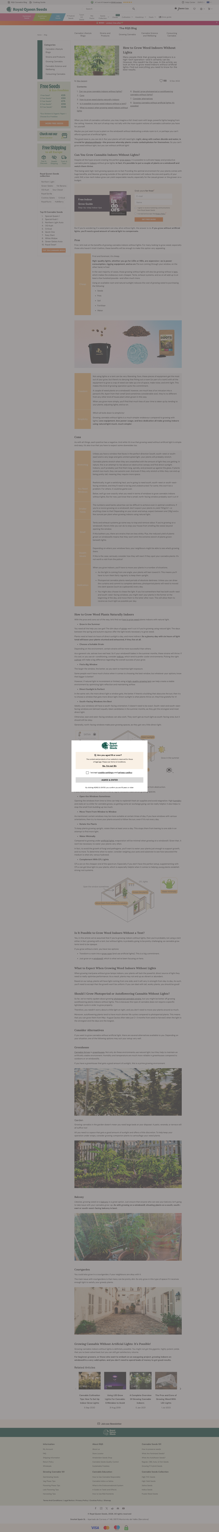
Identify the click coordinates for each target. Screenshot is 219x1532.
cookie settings (106, 772)
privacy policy (125, 772)
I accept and (111, 772)
